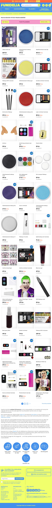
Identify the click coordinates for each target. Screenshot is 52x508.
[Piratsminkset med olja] (26, 380)
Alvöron (4, 143)
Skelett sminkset (23, 330)
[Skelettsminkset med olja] (43, 37)
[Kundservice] (46, 5)
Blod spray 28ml (6, 330)
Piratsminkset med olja (24, 392)
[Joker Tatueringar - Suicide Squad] (26, 286)
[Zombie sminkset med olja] (43, 68)
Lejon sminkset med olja (42, 112)
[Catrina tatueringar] (9, 255)
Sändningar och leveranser (5, 493)
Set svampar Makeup (41, 174)
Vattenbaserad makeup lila (9, 205)
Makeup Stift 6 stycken (8, 80)
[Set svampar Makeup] (43, 161)
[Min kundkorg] (49, 5)
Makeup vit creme (23, 236)
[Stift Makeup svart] (43, 286)
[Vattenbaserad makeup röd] (26, 99)
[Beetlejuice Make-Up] (43, 349)
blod (2, 416)
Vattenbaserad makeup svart (8, 175)
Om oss (15, 499)
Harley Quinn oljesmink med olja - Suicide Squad (25, 362)
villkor (12, 483)
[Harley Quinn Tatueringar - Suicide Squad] (43, 380)
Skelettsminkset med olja (42, 49)
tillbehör (15, 431)
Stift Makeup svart (40, 299)
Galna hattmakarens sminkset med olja (7, 300)
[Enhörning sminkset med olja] (26, 130)
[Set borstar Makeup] (9, 99)
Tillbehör (32, 8)
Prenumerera (19, 478)
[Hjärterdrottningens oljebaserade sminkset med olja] (9, 349)
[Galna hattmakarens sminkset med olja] (9, 286)
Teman (7, 8)
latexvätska (34, 414)
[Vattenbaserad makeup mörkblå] (26, 37)
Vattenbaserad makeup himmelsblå (41, 206)
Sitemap (15, 498)
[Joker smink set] (9, 37)
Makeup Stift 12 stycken (42, 330)
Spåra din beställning (40, 474)
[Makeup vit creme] (26, 224)
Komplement (15, 13)
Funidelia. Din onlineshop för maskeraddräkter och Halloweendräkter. (10, 5)
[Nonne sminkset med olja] (9, 380)
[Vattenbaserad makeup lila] (9, 193)
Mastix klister (39, 143)
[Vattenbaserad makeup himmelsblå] (43, 193)
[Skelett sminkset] (26, 318)
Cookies (15, 497)
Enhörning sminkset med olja (25, 143)
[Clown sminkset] (26, 193)
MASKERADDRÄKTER (19, 8)
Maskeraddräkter (9, 13)
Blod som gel (39, 268)
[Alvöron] (9, 130)
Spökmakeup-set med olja (42, 236)
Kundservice (40, 470)
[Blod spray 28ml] (9, 318)
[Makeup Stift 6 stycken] (9, 68)
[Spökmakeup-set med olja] (43, 224)
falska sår (22, 414)
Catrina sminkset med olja (25, 268)
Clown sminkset (23, 205)
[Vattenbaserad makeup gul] (26, 68)
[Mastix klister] (43, 130)
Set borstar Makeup (7, 112)
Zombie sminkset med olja (42, 80)
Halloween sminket (5, 417)
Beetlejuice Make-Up (41, 361)
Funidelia (3, 13)
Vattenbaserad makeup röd (26, 112)
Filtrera (6, 22)
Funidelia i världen (17, 490)
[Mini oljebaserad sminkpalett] (26, 161)
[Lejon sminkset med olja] (43, 99)
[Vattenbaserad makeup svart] (9, 161)
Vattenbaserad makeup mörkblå (25, 50)
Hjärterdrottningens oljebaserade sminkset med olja (9, 362)
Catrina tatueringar (7, 268)
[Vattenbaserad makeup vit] (9, 224)
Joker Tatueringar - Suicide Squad (25, 300)
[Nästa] (30, 404)
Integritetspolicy (17, 495)
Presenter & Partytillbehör (44, 9)
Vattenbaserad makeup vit (8, 236)
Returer (3, 498)
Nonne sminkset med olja (8, 392)
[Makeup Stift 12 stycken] (43, 318)
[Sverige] (28, 490)
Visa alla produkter (46, 403)
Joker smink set (6, 49)
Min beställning (4, 491)
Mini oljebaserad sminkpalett (23, 175)
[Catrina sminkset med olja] (26, 255)
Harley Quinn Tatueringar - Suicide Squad (42, 393)
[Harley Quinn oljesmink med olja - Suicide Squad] (26, 349)
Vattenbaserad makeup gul (25, 80)
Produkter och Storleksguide (4, 496)
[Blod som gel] (43, 255)
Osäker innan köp (5, 499)
